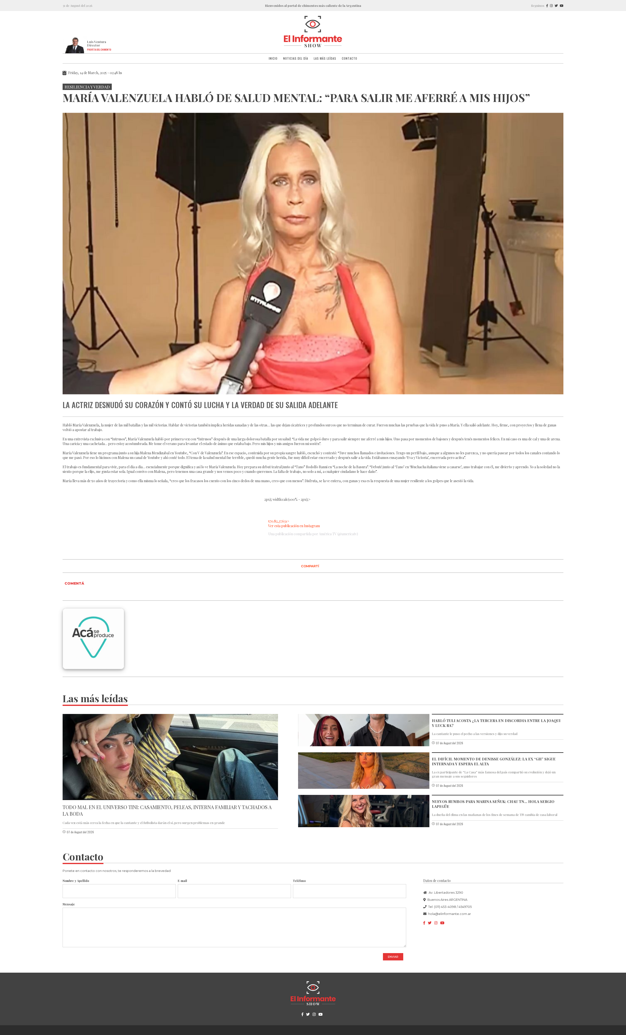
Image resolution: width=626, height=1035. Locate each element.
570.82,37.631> (278, 521)
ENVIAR (393, 956)
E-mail (182, 881)
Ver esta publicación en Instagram (294, 525)
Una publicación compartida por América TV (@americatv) (313, 534)
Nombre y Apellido (76, 881)
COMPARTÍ (310, 566)
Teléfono (299, 881)
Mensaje (69, 904)
